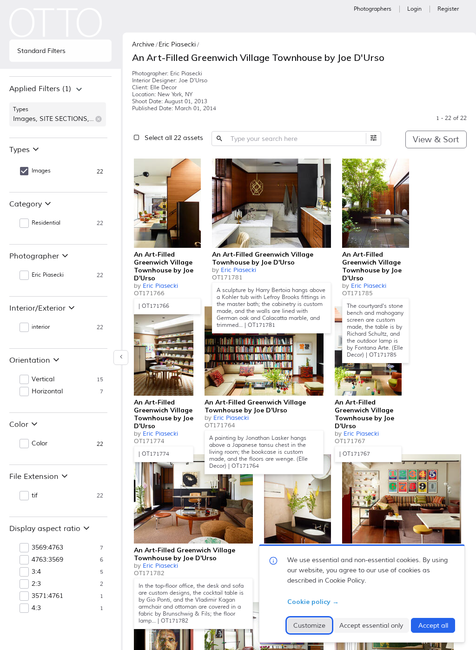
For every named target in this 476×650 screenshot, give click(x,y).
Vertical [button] (43, 379)
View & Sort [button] (436, 139)
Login (414, 9)
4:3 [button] (36, 608)
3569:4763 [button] (47, 547)
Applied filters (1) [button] (40, 88)
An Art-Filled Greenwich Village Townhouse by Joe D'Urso (163, 266)
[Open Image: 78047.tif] (401, 499)
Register (448, 9)
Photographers (372, 9)
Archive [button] (143, 44)
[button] (98, 119)
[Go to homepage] (55, 22)
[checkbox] (191, 167)
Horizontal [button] (47, 391)
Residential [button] (46, 222)
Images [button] (41, 170)
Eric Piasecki (160, 286)
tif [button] (35, 495)
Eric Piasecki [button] (48, 275)
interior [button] (41, 327)
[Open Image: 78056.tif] (193, 499)
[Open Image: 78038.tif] (264, 351)
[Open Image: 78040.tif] (167, 203)
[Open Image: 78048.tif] (163, 351)
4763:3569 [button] (47, 560)
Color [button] (39, 443)
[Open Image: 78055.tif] (271, 203)
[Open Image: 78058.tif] (297, 499)
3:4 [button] (36, 572)
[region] (60, 107)
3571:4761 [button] (47, 596)
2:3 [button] (36, 584)
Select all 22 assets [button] (174, 138)
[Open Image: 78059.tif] (375, 203)
